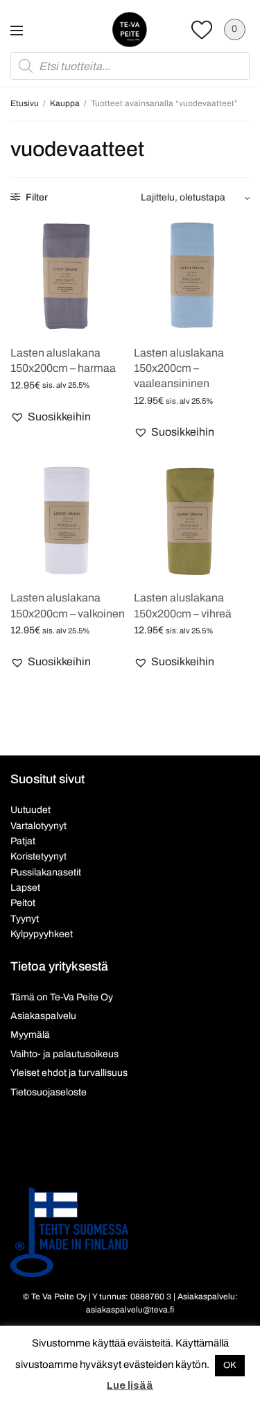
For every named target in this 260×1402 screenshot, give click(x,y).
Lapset (25, 887)
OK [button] (229, 1365)
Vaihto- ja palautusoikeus (64, 1054)
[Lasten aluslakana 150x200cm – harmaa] (68, 274)
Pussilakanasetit (45, 872)
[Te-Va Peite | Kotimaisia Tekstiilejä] (129, 29)
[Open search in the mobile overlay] (130, 66)
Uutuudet (30, 810)
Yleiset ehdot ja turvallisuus (69, 1073)
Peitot (22, 903)
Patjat (22, 841)
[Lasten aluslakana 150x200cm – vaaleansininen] (192, 274)
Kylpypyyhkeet (41, 934)
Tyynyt (24, 919)
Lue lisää (130, 1385)
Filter (36, 197)
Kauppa (65, 103)
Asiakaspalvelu (43, 1016)
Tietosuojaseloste (48, 1092)
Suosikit (201, 29)
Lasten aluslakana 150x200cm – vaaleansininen (179, 368)
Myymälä (30, 1034)
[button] (50, 417)
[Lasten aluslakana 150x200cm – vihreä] (192, 520)
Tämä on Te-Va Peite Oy (61, 997)
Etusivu (24, 103)
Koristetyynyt (38, 856)
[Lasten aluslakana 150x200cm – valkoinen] (68, 520)
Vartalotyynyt (38, 826)
